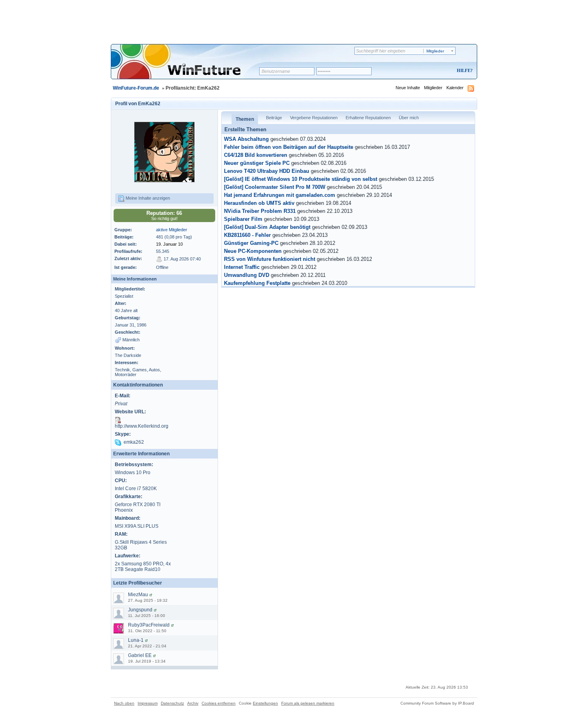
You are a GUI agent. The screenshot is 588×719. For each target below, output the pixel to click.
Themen (245, 119)
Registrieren (431, 71)
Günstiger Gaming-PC (251, 243)
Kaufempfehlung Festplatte (257, 283)
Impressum (148, 703)
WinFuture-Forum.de (136, 88)
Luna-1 (136, 640)
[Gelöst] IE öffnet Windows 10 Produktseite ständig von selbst (300, 179)
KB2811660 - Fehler (247, 235)
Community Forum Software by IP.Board (437, 703)
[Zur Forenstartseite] (188, 67)
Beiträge (274, 117)
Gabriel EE (140, 655)
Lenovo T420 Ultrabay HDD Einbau (266, 171)
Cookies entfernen (219, 703)
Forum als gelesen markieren (307, 703)
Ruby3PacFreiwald (149, 625)
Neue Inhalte (408, 87)
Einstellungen (265, 703)
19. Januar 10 (169, 244)
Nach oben (124, 703)
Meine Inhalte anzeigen (147, 198)
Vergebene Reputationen (314, 117)
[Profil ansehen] (150, 594)
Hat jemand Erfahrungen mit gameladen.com (279, 195)
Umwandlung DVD (246, 275)
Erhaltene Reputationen (368, 117)
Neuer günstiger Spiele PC (257, 163)
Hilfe (463, 70)
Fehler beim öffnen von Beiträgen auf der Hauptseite (288, 147)
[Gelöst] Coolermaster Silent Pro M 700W (274, 187)
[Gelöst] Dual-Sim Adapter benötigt (267, 227)
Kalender (455, 87)
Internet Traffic (242, 267)
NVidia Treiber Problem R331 (260, 211)
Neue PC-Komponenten (253, 251)
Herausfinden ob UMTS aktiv (259, 203)
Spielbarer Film (243, 219)
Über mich (409, 117)
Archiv (192, 703)
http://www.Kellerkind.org (141, 426)
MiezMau (138, 594)
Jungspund (140, 610)
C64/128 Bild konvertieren (255, 155)
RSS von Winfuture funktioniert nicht (269, 259)
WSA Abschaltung (246, 139)
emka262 (134, 442)
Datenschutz (172, 703)
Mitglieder (433, 87)
